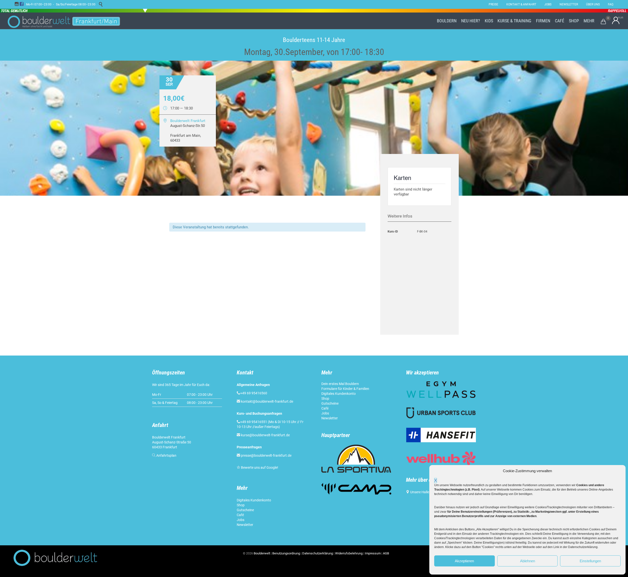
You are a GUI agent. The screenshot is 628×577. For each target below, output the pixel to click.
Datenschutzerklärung (317, 553)
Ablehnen (527, 561)
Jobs (240, 520)
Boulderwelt (262, 553)
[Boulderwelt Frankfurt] (64, 20)
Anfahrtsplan (166, 455)
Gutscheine (245, 510)
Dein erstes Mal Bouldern (340, 384)
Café (240, 515)
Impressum (373, 553)
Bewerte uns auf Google (259, 467)
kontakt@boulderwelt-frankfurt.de (267, 401)
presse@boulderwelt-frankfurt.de (266, 455)
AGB (386, 553)
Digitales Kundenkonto (254, 500)
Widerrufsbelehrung (349, 553)
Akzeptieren (464, 561)
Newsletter (245, 525)
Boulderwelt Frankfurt (187, 121)
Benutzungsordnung (286, 553)
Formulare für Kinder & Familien (345, 389)
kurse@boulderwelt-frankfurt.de (265, 435)
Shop (241, 505)
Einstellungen (590, 561)
